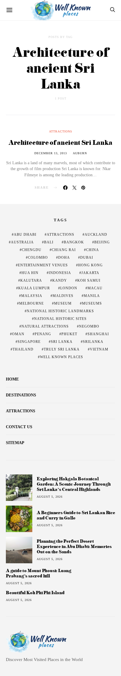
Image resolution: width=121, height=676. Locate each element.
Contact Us (19, 427)
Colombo (38, 257)
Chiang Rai (64, 250)
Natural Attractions (45, 326)
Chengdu (31, 250)
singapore (29, 342)
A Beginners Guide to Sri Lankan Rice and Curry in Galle (76, 515)
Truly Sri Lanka (62, 349)
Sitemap (15, 443)
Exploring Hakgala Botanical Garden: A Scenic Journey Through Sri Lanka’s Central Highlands (74, 484)
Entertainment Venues (43, 265)
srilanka (93, 342)
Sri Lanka (62, 342)
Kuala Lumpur (34, 288)
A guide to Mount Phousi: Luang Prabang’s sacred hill (38, 573)
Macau (95, 288)
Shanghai (98, 334)
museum (63, 303)
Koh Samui (88, 280)
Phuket (69, 334)
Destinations (21, 395)
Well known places (61, 357)
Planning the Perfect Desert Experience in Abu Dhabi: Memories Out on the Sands (74, 546)
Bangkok (74, 242)
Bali (48, 242)
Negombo (89, 326)
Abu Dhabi (25, 234)
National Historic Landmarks (60, 311)
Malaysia (31, 296)
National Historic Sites (60, 319)
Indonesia (60, 273)
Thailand (23, 349)
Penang (43, 334)
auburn (80, 153)
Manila (92, 296)
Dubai (86, 257)
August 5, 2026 (50, 496)
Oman (18, 334)
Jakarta (90, 273)
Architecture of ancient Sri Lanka (60, 142)
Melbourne (31, 303)
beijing (102, 242)
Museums (92, 303)
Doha (64, 257)
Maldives (63, 296)
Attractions (60, 131)
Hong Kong (90, 265)
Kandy (59, 280)
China (92, 250)
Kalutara (31, 280)
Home (12, 379)
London (68, 288)
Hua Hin (29, 273)
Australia (22, 242)
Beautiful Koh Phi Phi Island (35, 592)
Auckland (96, 234)
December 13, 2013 (50, 153)
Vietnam (99, 349)
